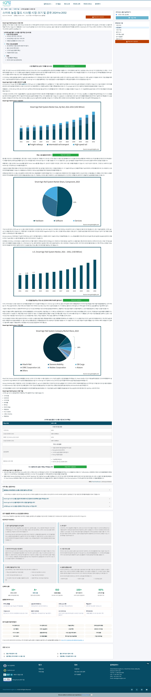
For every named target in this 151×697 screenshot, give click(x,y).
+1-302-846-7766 (117, 674)
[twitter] (136, 689)
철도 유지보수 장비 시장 (66, 653)
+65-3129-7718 (117, 676)
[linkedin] (131, 689)
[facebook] (141, 689)
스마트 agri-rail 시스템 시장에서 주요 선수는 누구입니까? (20, 506)
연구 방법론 (119, 37)
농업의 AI (24, 84)
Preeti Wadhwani (96, 481)
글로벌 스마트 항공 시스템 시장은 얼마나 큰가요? (18, 490)
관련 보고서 (119, 39)
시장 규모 (118, 25)
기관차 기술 (16, 9)
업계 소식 (118, 32)
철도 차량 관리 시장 (11, 653)
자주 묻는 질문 (120, 34)
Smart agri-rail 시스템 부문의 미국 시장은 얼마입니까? (19, 502)
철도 (10, 9)
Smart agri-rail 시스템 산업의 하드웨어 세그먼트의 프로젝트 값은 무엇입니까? (26, 498)
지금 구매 (133, 18)
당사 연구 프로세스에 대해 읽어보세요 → (72, 640)
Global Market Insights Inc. (10, 689)
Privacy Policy (85, 695)
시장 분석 (118, 27)
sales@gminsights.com (120, 678)
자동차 (6, 9)
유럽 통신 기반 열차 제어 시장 (68, 656)
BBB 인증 (35, 593)
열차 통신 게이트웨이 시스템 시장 (15, 656)
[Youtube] (146, 689)
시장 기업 (118, 30)
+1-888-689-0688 (119, 672)
